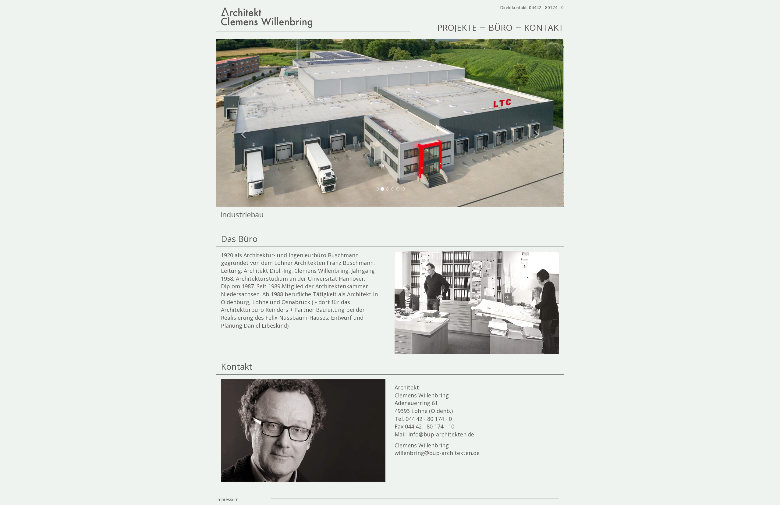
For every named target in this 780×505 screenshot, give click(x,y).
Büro (500, 26)
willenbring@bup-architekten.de (437, 453)
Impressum (227, 499)
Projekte (457, 26)
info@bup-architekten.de (441, 434)
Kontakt (544, 26)
